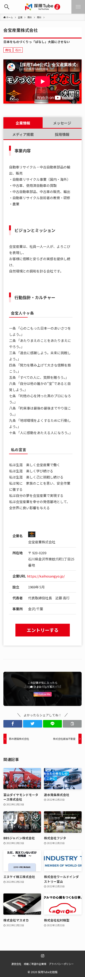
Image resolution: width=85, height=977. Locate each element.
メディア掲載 (23, 134)
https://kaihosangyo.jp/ (46, 576)
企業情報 (23, 123)
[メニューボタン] (78, 7)
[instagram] (43, 956)
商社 (8, 50)
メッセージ (62, 123)
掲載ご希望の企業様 (35, 964)
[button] (12, 724)
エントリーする (42, 630)
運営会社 (16, 964)
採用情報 (62, 134)
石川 (18, 50)
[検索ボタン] (7, 7)
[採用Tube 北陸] (42, 7)
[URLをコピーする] (72, 724)
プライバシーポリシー (61, 964)
